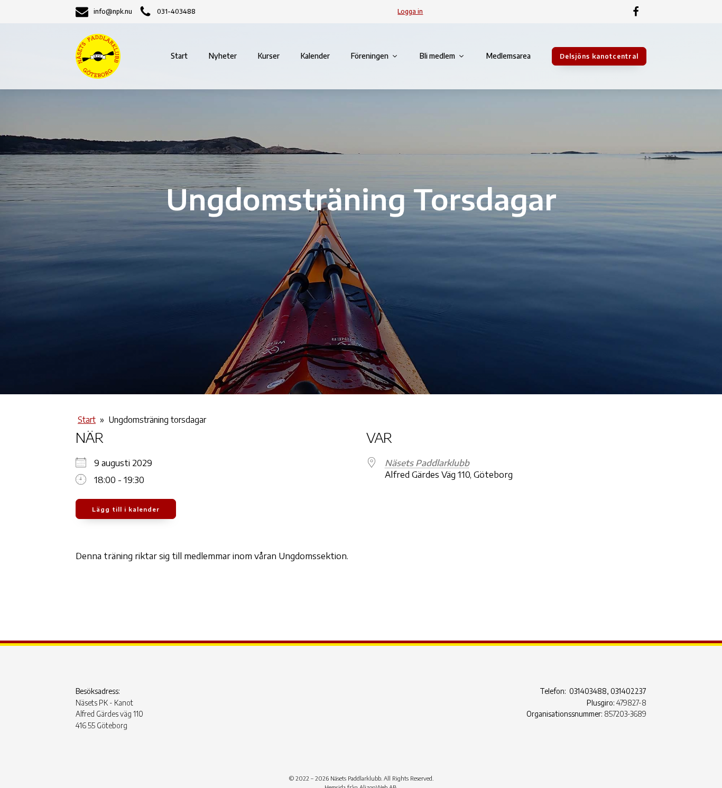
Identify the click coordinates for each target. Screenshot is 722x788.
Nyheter (223, 55)
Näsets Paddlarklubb (427, 463)
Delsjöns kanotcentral (599, 56)
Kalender (315, 55)
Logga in (410, 11)
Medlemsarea (508, 55)
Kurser (269, 55)
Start (179, 55)
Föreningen (369, 55)
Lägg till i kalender (126, 509)
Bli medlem (437, 55)
